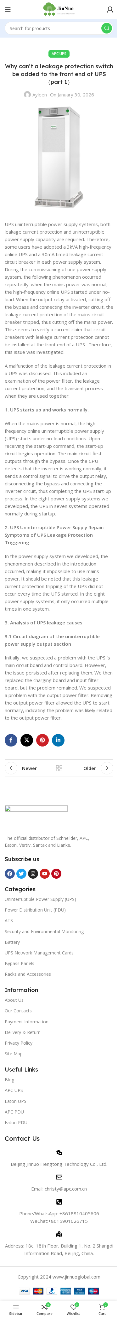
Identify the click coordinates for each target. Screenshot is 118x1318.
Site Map (14, 1054)
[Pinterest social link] (42, 740)
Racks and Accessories (28, 974)
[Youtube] (45, 874)
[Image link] (36, 816)
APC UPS (59, 53)
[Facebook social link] (11, 740)
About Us (14, 1000)
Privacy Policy (18, 1043)
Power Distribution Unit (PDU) (35, 910)
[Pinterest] (56, 874)
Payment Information (26, 1022)
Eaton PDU (16, 1122)
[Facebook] (10, 874)
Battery (12, 942)
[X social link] (26, 740)
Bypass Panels (19, 963)
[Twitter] (21, 874)
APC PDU (14, 1112)
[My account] (110, 9)
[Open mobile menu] (8, 9)
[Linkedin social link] (58, 740)
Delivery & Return (23, 1032)
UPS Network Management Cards (39, 953)
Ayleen (39, 94)
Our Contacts (18, 1011)
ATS (9, 920)
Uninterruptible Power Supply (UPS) (40, 899)
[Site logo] (59, 9)
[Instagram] (33, 874)
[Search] (106, 28)
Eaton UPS (15, 1101)
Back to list (59, 768)
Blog (9, 1080)
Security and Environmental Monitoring (44, 931)
